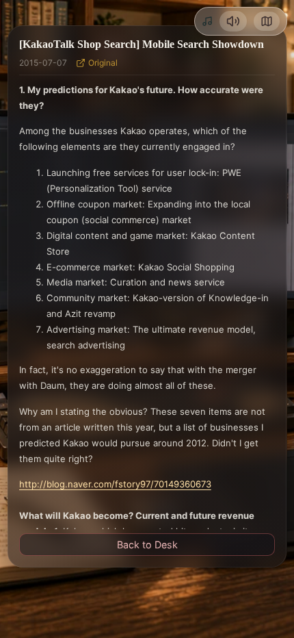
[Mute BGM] (233, 21)
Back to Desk (147, 544)
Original (103, 63)
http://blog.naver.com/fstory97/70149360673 (115, 483)
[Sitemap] (267, 21)
